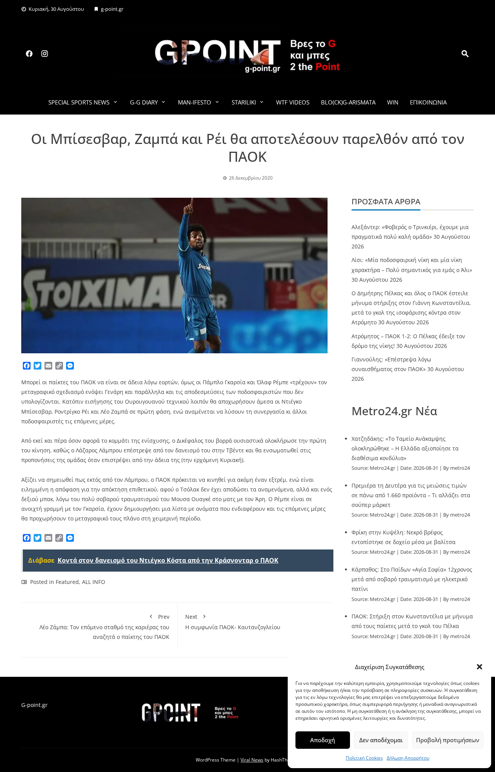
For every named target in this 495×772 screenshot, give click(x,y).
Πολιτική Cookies (364, 758)
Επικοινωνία (428, 102)
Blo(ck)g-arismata (348, 102)
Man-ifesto (194, 102)
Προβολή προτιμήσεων (447, 740)
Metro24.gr (382, 468)
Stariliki (244, 102)
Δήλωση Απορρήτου (408, 758)
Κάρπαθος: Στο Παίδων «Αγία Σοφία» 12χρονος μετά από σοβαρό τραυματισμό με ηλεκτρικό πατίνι (412, 579)
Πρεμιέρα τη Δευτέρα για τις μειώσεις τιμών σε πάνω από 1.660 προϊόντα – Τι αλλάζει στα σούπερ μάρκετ (411, 495)
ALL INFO (93, 581)
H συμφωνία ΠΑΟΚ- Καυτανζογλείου (232, 622)
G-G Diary (144, 102)
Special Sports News (78, 102)
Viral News (252, 760)
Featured (67, 581)
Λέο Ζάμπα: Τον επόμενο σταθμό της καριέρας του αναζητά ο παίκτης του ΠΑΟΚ (104, 626)
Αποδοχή (322, 740)
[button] (479, 667)
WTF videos (292, 102)
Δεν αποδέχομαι (381, 740)
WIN (392, 102)
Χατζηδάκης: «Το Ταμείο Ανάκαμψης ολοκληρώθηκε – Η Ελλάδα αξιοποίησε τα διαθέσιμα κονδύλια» (405, 448)
